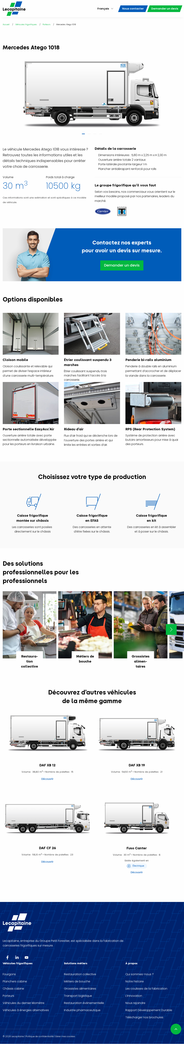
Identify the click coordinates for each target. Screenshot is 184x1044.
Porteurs (8, 995)
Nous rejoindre (135, 1003)
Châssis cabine (13, 988)
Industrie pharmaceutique (82, 1010)
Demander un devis (122, 265)
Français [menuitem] (103, 8)
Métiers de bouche (77, 981)
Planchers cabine (15, 981)
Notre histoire (134, 981)
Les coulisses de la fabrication (146, 988)
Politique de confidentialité (40, 1036)
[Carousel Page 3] (94, 135)
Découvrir (47, 779)
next (171, 629)
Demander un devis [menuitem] (164, 8)
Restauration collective (80, 974)
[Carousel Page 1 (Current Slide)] (83, 135)
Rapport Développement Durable (148, 1010)
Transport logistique (78, 995)
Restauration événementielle (84, 1003)
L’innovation (133, 995)
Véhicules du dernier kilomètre (23, 1003)
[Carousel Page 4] (100, 135)
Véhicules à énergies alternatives (26, 1010)
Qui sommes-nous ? (139, 974)
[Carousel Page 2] (89, 135)
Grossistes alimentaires (80, 988)
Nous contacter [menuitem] (133, 8)
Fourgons (9, 974)
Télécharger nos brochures (144, 1017)
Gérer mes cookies (65, 1036)
